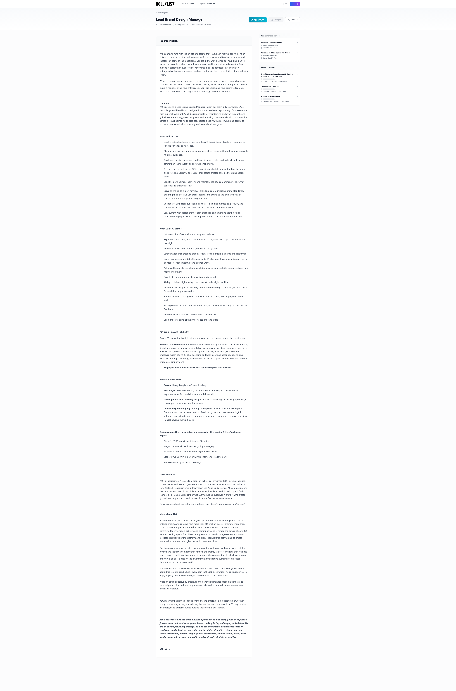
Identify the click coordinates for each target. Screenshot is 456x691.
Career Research (187, 4)
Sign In (284, 4)
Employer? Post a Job (207, 4)
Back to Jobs (163, 13)
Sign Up (295, 4)
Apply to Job (259, 20)
